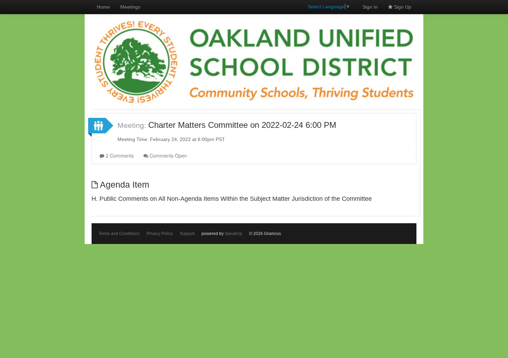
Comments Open (167, 155)
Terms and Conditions (119, 233)
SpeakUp (233, 233)
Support (187, 233)
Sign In (370, 7)
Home (103, 7)
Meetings (130, 7)
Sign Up (402, 7)
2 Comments (119, 155)
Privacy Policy (160, 233)
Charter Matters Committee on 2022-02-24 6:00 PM (242, 125)
